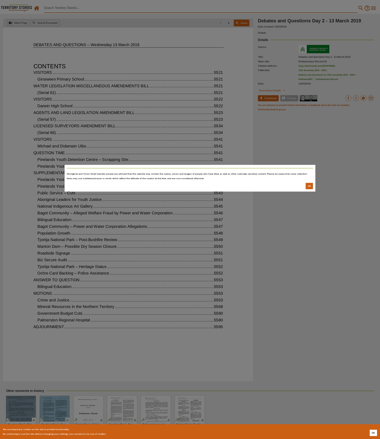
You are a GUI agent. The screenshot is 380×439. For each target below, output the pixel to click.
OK (309, 186)
